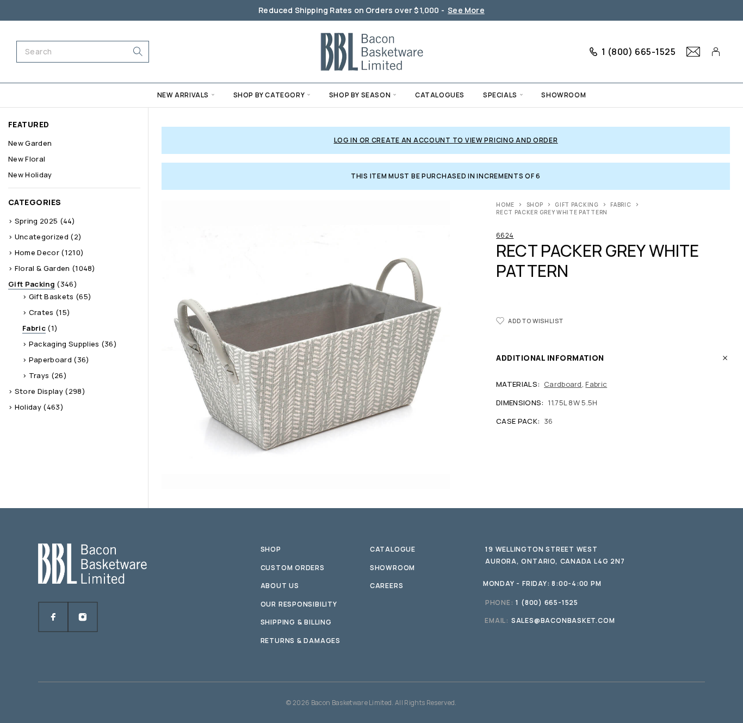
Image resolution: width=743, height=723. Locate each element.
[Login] (716, 52)
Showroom (563, 95)
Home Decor (37, 252)
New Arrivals (183, 95)
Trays (39, 375)
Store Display (39, 391)
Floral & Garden (42, 268)
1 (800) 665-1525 (639, 52)
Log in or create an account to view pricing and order (446, 140)
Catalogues (440, 95)
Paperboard (50, 359)
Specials (500, 95)
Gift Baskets (51, 296)
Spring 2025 (36, 221)
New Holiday (30, 175)
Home (505, 204)
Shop (535, 204)
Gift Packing (576, 204)
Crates (41, 312)
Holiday (28, 407)
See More (466, 10)
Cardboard (563, 384)
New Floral (26, 159)
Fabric (620, 204)
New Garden (30, 143)
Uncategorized (42, 237)
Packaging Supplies (64, 344)
